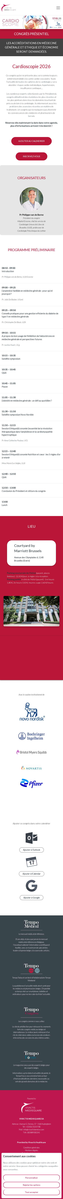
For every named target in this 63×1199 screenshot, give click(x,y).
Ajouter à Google (31, 897)
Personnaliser (31, 1177)
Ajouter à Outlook (31, 850)
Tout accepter (31, 1192)
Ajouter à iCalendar (32, 873)
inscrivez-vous (31, 156)
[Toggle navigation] (58, 8)
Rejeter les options (31, 1185)
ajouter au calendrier (31, 141)
